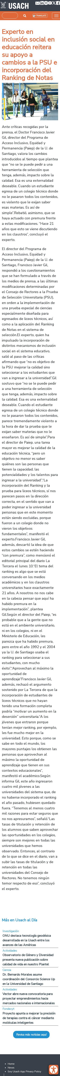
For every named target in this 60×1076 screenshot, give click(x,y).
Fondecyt (8, 1009)
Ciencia (7, 970)
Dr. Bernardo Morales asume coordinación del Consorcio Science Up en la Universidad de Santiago (29, 979)
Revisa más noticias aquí (31, 1034)
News (11, 1067)
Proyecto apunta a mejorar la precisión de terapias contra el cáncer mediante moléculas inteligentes (29, 1018)
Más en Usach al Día (19, 920)
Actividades (10, 950)
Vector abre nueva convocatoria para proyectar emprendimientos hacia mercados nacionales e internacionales (29, 998)
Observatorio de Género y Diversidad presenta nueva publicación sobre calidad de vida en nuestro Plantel (28, 959)
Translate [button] (41, 16)
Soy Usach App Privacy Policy (24, 1071)
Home (11, 1064)
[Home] (14, 5)
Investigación (11, 931)
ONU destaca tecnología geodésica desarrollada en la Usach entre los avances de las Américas (27, 940)
